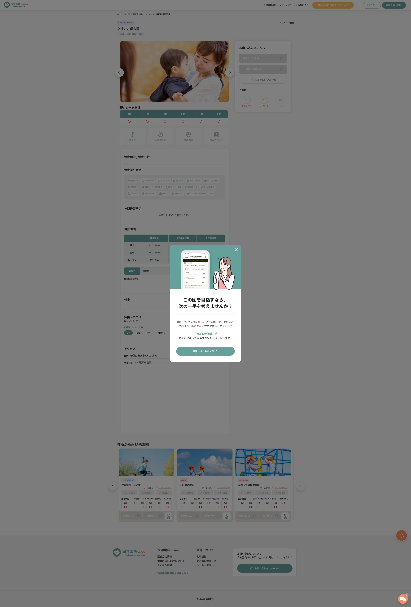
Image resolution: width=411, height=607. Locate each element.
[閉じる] (236, 249)
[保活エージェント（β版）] (403, 599)
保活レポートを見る (203, 351)
